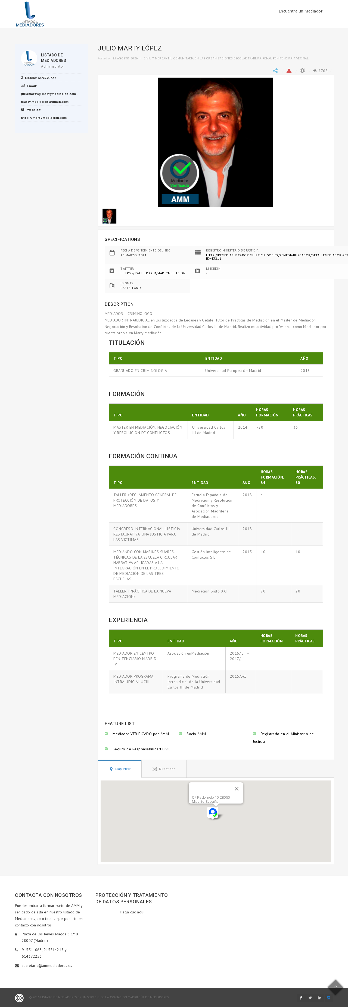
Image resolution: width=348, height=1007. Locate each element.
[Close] (236, 788)
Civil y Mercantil (158, 58)
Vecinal (302, 58)
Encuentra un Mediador (301, 11)
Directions (167, 769)
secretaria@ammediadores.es (47, 965)
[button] (216, 814)
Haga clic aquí (132, 912)
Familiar (255, 58)
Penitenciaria (284, 58)
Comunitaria (183, 58)
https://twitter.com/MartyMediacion (152, 273)
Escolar (240, 58)
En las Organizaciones (214, 58)
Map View (122, 769)
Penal (267, 58)
